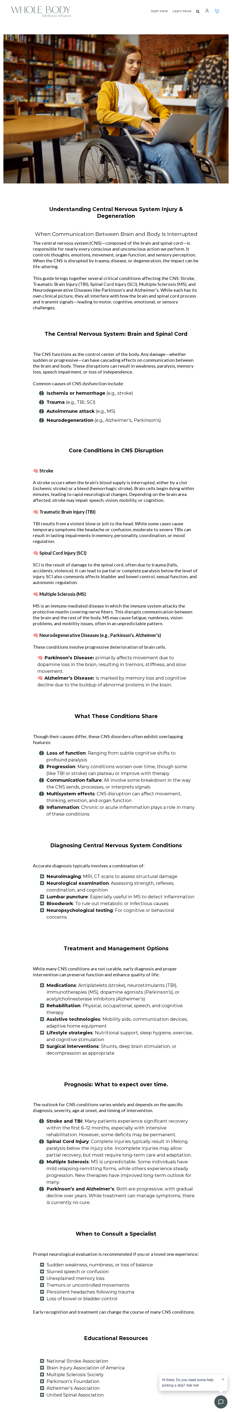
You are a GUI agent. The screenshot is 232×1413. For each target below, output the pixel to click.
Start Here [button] (159, 11)
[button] (207, 11)
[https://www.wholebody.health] (40, 10)
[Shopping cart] (217, 11)
